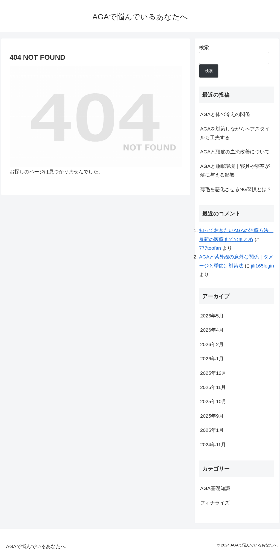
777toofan (210, 248)
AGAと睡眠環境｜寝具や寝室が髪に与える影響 (235, 170)
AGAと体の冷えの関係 (225, 114)
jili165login (262, 266)
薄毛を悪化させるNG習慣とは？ (236, 189)
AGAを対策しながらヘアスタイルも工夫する (235, 133)
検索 (204, 47)
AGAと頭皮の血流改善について (235, 151)
